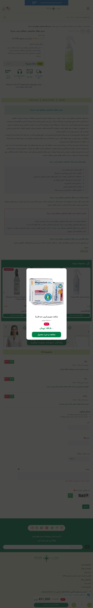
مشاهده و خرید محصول (46, 334)
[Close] (65, 267)
